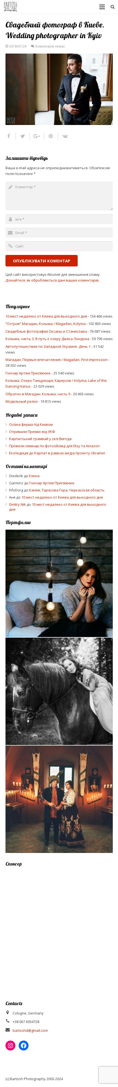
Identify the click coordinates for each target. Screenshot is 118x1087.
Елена (34, 475)
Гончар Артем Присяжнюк (28, 373)
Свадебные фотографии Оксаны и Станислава (46, 331)
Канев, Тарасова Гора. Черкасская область (67, 490)
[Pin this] (51, 136)
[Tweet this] (23, 136)
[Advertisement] (59, 930)
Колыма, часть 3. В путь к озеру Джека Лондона (47, 338)
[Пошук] (112, 7)
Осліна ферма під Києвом (31, 424)
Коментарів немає (50, 46)
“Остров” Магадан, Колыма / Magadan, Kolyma (45, 323)
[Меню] (102, 7)
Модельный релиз (21, 401)
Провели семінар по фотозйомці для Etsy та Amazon (54, 445)
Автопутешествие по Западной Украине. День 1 (48, 346)
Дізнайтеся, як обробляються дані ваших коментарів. (52, 280)
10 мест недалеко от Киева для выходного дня (46, 316)
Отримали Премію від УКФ (32, 431)
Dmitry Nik (17, 504)
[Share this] (10, 136)
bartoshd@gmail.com (30, 1030)
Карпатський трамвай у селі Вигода (40, 438)
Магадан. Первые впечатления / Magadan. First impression (56, 359)
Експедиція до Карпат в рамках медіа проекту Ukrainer (57, 453)
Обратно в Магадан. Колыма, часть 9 (37, 393)
